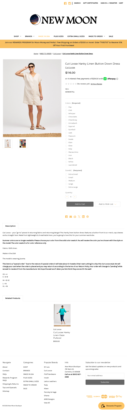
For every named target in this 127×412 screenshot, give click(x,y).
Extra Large (73, 187)
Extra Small (73, 174)
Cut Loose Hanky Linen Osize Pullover (61, 335)
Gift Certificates (90, 3)
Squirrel (71, 126)
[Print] (75, 216)
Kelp (70, 149)
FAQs (5, 374)
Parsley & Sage (50, 392)
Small (70, 177)
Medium (71, 181)
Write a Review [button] (96, 84)
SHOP (16, 36)
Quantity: (69, 193)
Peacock (71, 136)
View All (47, 403)
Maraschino (73, 152)
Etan (70, 142)
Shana (46, 396)
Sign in (104, 3)
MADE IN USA (44, 36)
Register (113, 3)
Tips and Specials (10, 388)
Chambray (72, 120)
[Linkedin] (83, 216)
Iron (70, 155)
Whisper (71, 113)
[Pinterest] (87, 216)
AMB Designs (49, 399)
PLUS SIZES (59, 36)
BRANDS (28, 36)
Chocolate (72, 117)
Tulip (46, 385)
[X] (79, 216)
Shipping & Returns (11, 384)
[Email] (70, 216)
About (5, 367)
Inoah (46, 378)
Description (10, 226)
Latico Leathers (50, 381)
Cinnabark (72, 123)
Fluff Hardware (50, 374)
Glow (70, 146)
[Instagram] (69, 3)
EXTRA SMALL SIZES (76, 36)
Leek (70, 133)
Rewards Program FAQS (10, 379)
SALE (111, 36)
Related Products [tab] (12, 298)
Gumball (71, 130)
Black (70, 159)
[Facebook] (65, 3)
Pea (69, 107)
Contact (6, 371)
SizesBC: (73, 170)
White (70, 162)
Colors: (72, 103)
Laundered (72, 165)
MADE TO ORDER (96, 36)
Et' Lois (47, 367)
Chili (70, 110)
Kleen (46, 389)
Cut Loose (48, 371)
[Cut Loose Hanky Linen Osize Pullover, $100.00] (62, 315)
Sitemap (6, 391)
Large (70, 184)
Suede (70, 139)
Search (77, 3)
